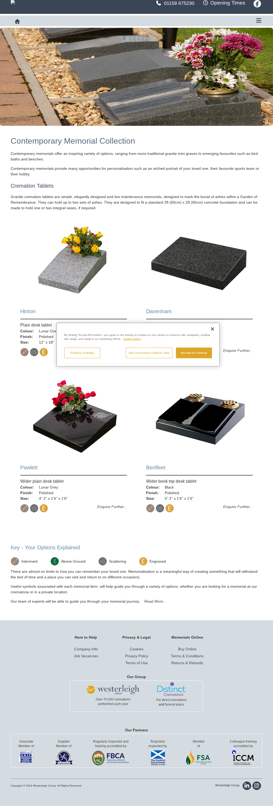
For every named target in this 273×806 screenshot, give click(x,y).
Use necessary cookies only (149, 352)
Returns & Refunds (187, 663)
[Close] (212, 329)
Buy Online (187, 649)
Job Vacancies (86, 656)
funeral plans (174, 704)
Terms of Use (136, 663)
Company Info (86, 649)
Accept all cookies (194, 352)
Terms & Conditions (187, 656)
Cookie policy (132, 338)
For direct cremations (171, 700)
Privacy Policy (136, 656)
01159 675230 (179, 3)
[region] (138, 345)
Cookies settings (82, 352)
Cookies (136, 649)
